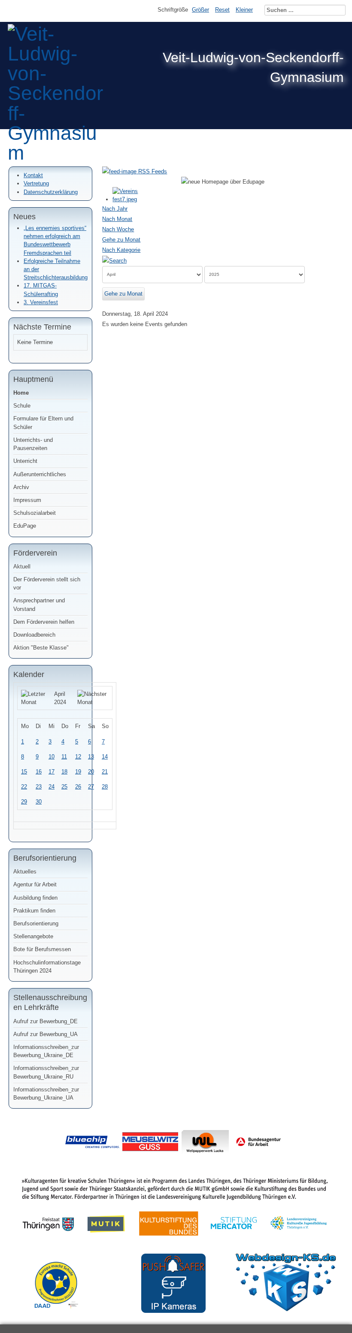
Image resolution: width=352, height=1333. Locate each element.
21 (105, 771)
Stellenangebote (33, 936)
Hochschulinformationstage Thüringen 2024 (47, 966)
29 (24, 801)
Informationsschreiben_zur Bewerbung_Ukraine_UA (46, 1093)
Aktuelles (24, 871)
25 (64, 786)
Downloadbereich (34, 635)
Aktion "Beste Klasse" (41, 647)
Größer (200, 9)
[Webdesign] (286, 1309)
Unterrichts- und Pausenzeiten (33, 444)
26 (78, 786)
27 (91, 786)
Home (21, 393)
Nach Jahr (114, 209)
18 (64, 771)
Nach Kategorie (121, 250)
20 (91, 771)
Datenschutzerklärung (51, 192)
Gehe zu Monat (121, 239)
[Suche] (114, 260)
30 (39, 801)
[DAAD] (60, 1315)
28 (105, 786)
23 (39, 786)
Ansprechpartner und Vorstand (39, 604)
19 (78, 771)
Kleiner (244, 9)
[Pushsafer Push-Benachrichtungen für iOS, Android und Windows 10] (173, 1311)
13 (91, 756)
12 (78, 756)
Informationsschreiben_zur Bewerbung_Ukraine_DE (46, 1051)
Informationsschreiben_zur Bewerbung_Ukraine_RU (46, 1072)
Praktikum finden (34, 910)
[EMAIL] (340, 199)
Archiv (21, 487)
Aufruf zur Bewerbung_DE (45, 1021)
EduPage (24, 526)
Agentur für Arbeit (35, 884)
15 (24, 771)
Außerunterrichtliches (39, 474)
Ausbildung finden (35, 898)
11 (64, 756)
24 (52, 786)
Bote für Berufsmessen (42, 949)
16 (39, 771)
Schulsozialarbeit (34, 513)
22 (24, 786)
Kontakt (33, 175)
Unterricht (25, 461)
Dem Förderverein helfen (43, 622)
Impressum (27, 500)
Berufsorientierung (35, 923)
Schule (21, 405)
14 (105, 756)
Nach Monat (117, 219)
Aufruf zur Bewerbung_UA (45, 1034)
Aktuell (21, 566)
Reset (222, 9)
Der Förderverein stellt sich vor (46, 583)
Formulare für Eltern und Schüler (43, 422)
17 (52, 771)
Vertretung (36, 183)
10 (52, 756)
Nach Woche (118, 229)
